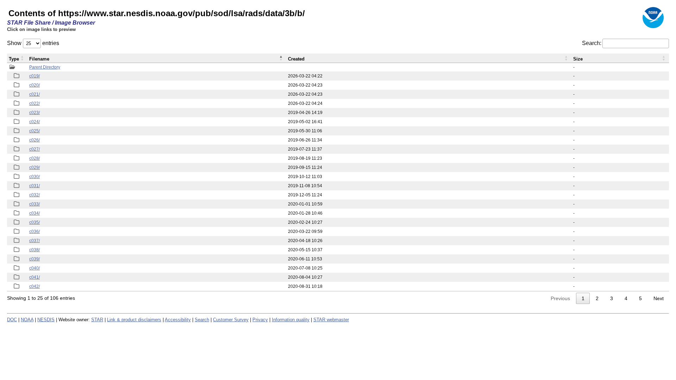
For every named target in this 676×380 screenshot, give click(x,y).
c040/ (34, 268)
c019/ (34, 76)
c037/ (34, 240)
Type (14, 59)
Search (202, 319)
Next (658, 298)
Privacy (260, 319)
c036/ (34, 231)
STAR (97, 319)
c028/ (34, 158)
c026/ (34, 140)
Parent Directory (44, 67)
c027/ (34, 149)
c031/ (34, 185)
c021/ (34, 94)
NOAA (27, 319)
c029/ (34, 167)
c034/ (34, 213)
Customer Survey (231, 319)
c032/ (34, 194)
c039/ (34, 258)
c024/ (34, 121)
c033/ (34, 204)
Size (578, 59)
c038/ (34, 249)
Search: (591, 43)
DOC (12, 319)
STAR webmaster (331, 319)
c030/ (34, 176)
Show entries (33, 43)
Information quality (290, 319)
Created (296, 59)
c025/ (34, 130)
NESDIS (46, 319)
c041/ (34, 277)
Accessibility (178, 319)
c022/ (34, 103)
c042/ (34, 286)
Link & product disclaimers (134, 319)
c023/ (34, 112)
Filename (39, 59)
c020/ (34, 85)
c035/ (34, 222)
